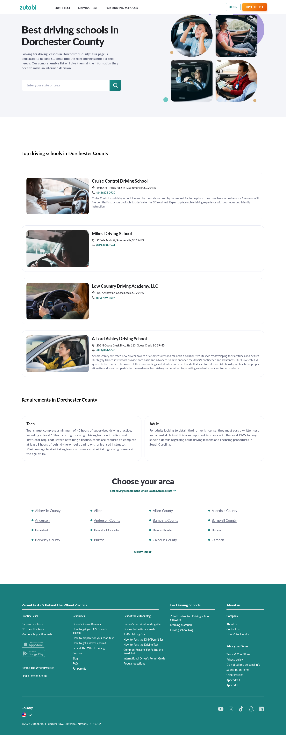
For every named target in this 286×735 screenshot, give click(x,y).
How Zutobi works (237, 634)
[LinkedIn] (261, 709)
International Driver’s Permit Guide (144, 658)
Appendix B (233, 685)
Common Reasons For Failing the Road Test (143, 651)
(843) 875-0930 (106, 192)
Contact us (233, 629)
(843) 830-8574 (105, 245)
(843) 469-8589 (105, 298)
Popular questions (134, 663)
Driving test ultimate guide (139, 629)
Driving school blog (181, 630)
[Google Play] (42, 653)
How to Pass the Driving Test (141, 644)
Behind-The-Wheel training (89, 648)
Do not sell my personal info (243, 664)
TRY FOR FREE (254, 7)
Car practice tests (32, 624)
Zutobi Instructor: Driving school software (189, 617)
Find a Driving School (34, 675)
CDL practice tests (33, 629)
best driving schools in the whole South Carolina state (141, 490)
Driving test (88, 7)
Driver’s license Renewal (87, 624)
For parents (79, 668)
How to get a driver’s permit (89, 643)
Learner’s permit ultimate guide (142, 624)
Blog (75, 658)
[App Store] (42, 644)
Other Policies (234, 674)
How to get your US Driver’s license (90, 630)
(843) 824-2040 (106, 350)
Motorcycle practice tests (37, 634)
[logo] (28, 7)
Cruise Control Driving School (120, 181)
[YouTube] (221, 709)
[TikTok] (241, 709)
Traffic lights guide (134, 634)
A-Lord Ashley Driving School (119, 338)
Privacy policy (234, 659)
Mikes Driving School (112, 233)
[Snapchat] (251, 709)
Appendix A (233, 680)
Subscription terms (237, 669)
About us (231, 624)
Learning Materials (181, 625)
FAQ (75, 663)
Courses (77, 653)
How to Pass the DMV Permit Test (144, 639)
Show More (143, 552)
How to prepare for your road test (93, 638)
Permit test (61, 7)
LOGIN (233, 7)
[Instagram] (231, 709)
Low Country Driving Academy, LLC (125, 286)
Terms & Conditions (238, 654)
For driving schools (121, 7)
